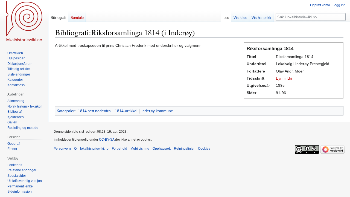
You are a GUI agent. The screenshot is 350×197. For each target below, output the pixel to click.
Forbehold (119, 148)
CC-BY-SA (106, 139)
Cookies (204, 148)
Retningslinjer (184, 148)
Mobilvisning (139, 148)
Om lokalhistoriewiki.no (91, 148)
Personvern (62, 148)
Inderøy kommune (157, 111)
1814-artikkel (126, 111)
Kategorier (66, 111)
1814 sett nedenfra (94, 111)
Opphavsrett (162, 148)
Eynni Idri (284, 78)
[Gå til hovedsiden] (24, 22)
